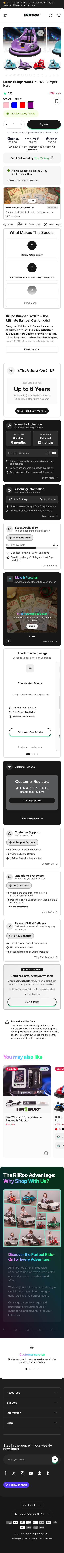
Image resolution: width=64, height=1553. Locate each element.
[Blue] (14, 105)
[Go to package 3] (37, 754)
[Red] (22, 105)
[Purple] (30, 105)
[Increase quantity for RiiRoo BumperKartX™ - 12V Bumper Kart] (21, 124)
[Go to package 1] (32, 754)
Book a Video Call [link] (30, 224)
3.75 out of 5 (40, 788)
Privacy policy (31, 1539)
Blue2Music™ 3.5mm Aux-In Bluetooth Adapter (24, 1118)
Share (10, 224)
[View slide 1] (26, 1369)
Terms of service (45, 1539)
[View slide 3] (34, 1369)
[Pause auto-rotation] (8, 641)
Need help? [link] (54, 224)
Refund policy (17, 1539)
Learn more (32, 149)
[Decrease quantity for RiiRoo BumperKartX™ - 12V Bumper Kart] (6, 124)
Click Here (29, 5)
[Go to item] (6, 75)
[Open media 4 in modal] (40, 33)
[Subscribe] (55, 1459)
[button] (32, 390)
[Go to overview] (28, 754)
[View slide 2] (30, 1369)
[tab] (30, 636)
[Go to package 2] (34, 754)
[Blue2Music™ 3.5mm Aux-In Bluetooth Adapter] (27, 1089)
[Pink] (6, 105)
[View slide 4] (38, 1369)
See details (14, 216)
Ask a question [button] (32, 800)
